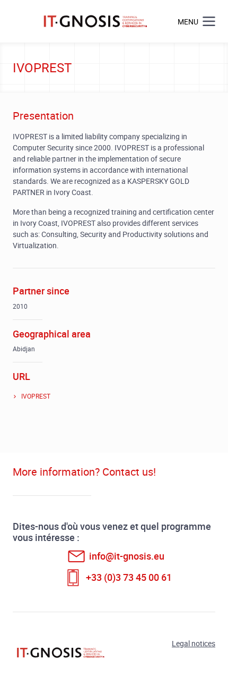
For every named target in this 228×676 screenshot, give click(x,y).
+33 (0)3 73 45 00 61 (129, 577)
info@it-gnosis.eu (126, 556)
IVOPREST (35, 396)
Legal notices (193, 643)
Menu (188, 21)
